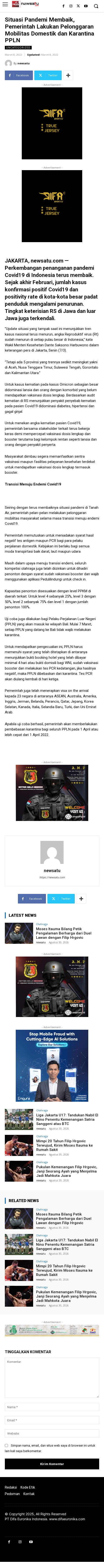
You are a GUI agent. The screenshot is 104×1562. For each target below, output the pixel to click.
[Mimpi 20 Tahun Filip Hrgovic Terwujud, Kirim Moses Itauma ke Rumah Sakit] (19, 1145)
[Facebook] (63, 6)
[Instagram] (71, 6)
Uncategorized (18, 47)
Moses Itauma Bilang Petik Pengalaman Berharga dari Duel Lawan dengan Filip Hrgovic (63, 933)
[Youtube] (85, 6)
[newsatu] (9, 63)
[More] (68, 75)
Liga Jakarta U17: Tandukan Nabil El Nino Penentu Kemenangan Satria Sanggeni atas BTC (67, 1119)
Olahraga (42, 924)
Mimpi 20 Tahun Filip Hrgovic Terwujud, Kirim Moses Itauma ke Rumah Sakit (64, 1145)
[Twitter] (78, 6)
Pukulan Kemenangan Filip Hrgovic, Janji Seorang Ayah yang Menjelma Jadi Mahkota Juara (66, 1171)
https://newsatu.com (52, 877)
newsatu (23, 63)
